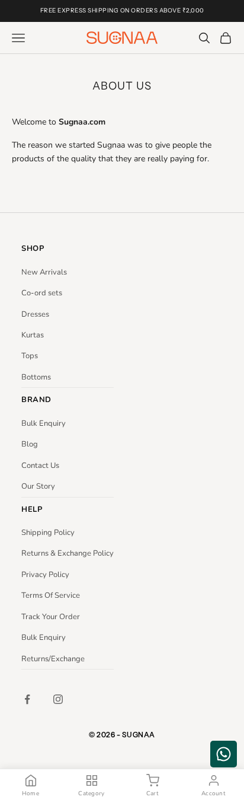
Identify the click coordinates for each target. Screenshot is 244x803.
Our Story (38, 486)
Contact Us (40, 465)
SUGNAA (138, 734)
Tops (29, 355)
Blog (29, 444)
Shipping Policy (48, 532)
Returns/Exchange (53, 659)
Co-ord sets (41, 293)
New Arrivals (44, 272)
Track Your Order (50, 616)
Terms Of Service (50, 595)
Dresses (35, 314)
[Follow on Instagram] (58, 699)
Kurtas (32, 335)
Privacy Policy (45, 574)
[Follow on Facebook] (27, 699)
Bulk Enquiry (43, 423)
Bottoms (36, 377)
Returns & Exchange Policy (67, 553)
